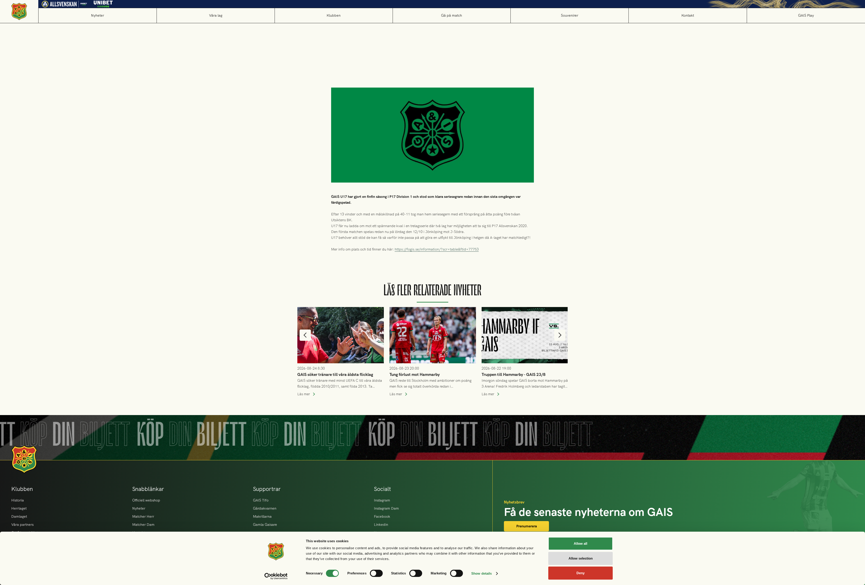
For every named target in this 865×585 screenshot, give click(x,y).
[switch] (376, 573)
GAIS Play (806, 15)
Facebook (382, 516)
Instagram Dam (386, 508)
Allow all (580, 543)
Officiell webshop (146, 500)
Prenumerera (526, 526)
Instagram (382, 500)
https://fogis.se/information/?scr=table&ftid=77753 (437, 249)
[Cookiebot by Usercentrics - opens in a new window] (276, 576)
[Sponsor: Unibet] (103, 3)
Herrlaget (19, 508)
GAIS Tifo (261, 500)
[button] (216, 15)
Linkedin (381, 524)
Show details (481, 573)
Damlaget (19, 516)
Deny (580, 573)
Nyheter (97, 15)
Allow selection (581, 558)
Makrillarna (262, 516)
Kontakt (687, 15)
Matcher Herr (143, 516)
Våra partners (22, 524)
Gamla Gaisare (265, 524)
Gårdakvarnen (264, 508)
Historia (17, 500)
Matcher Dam (143, 524)
